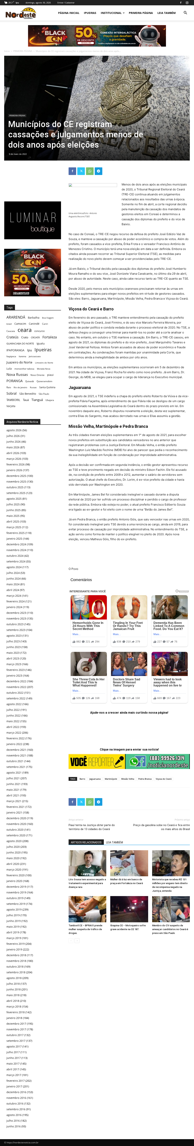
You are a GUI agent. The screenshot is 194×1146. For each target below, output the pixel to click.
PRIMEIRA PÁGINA (141, 13)
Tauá (26, 400)
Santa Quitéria (47, 387)
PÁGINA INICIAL (68, 13)
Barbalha (33, 317)
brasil (9, 324)
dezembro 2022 (16, 681)
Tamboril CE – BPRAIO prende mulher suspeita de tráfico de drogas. (85, 929)
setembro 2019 (15, 904)
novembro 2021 (16, 755)
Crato (24, 337)
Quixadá (29, 381)
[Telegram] (98, 171)
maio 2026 (13, 447)
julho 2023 (13, 641)
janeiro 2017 (14, 1086)
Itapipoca (11, 356)
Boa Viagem (48, 317)
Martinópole (111, 778)
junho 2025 (13, 510)
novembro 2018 (16, 961)
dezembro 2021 (16, 750)
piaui (50, 375)
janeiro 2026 (14, 470)
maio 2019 (13, 926)
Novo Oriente (38, 374)
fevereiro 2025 (15, 533)
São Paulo (44, 393)
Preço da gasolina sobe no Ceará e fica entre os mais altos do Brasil (161, 827)
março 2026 (13, 458)
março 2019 (13, 938)
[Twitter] (81, 171)
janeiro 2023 (14, 675)
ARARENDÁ (15, 317)
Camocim (20, 323)
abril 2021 (12, 795)
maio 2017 (13, 1063)
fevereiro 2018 (15, 1012)
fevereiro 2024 (15, 601)
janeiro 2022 (14, 744)
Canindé (34, 323)
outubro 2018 (14, 966)
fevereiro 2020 (15, 875)
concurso (39, 331)
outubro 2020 (14, 829)
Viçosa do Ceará (163, 778)
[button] (185, 13)
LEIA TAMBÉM (166, 13)
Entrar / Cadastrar (65, 2)
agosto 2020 (14, 841)
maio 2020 (13, 858)
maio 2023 (13, 653)
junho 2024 (13, 578)
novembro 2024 (16, 550)
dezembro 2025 (16, 476)
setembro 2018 (15, 972)
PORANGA (14, 381)
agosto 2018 (14, 978)
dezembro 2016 (16, 1092)
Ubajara (49, 400)
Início (7, 51)
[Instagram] (187, 2)
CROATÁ (35, 337)
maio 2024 (13, 584)
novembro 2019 (16, 892)
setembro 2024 (15, 561)
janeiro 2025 (14, 538)
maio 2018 (13, 995)
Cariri (45, 323)
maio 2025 (13, 516)
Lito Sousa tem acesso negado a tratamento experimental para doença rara (87, 883)
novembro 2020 (16, 824)
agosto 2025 (14, 498)
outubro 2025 (14, 487)
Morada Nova (43, 368)
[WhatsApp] (90, 171)
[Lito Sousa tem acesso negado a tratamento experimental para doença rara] (87, 863)
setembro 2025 (15, 493)
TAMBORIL (13, 400)
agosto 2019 (14, 909)
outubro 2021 (14, 761)
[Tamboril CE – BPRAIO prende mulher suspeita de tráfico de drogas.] (87, 909)
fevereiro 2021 (15, 807)
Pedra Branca (145, 778)
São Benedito (27, 393)
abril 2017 (12, 1069)
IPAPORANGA (15, 350)
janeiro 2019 (14, 949)
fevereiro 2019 (15, 944)
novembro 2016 (16, 1098)
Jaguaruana (95, 778)
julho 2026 (13, 436)
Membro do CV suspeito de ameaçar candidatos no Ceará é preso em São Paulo (170, 929)
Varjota (10, 406)
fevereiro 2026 (15, 464)
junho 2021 (13, 784)
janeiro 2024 (14, 607)
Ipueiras (43, 350)
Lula (9, 368)
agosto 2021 (14, 772)
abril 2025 (12, 521)
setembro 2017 (15, 1041)
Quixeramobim (44, 381)
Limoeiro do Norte (44, 362)
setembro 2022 (15, 698)
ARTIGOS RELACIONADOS (86, 842)
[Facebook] (181, 2)
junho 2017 (13, 1058)
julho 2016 (13, 1120)
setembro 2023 (15, 630)
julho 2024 (13, 573)
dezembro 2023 (16, 613)
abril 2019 (12, 932)
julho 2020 (13, 847)
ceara (25, 330)
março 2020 (13, 869)
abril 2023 (12, 658)
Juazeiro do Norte (19, 362)
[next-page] (77, 940)
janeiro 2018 (14, 1018)
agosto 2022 (14, 704)
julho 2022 (13, 710)
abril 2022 (12, 727)
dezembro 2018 (16, 955)
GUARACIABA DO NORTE (20, 343)
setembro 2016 (15, 1109)
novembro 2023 (16, 618)
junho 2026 (13, 441)
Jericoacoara (35, 356)
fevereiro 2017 (15, 1080)
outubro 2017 (14, 1035)
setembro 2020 (15, 835)
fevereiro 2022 (15, 738)
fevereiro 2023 (15, 670)
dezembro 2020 (16, 818)
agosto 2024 (14, 567)
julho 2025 (13, 504)
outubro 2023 (14, 624)
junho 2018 (13, 989)
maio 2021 (13, 789)
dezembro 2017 (16, 1023)
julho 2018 (13, 983)
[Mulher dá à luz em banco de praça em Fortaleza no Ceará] (129, 863)
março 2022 (13, 732)
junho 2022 (13, 715)
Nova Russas (17, 375)
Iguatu (41, 343)
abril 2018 (12, 1001)
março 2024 (13, 595)
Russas (33, 387)
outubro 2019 (14, 898)
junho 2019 (13, 921)
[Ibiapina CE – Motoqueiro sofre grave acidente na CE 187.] (129, 909)
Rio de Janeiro (20, 387)
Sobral (11, 393)
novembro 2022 (16, 687)
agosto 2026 (14, 430)
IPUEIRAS (90, 13)
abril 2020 (12, 864)
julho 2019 (13, 915)
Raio (8, 387)
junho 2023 (13, 647)
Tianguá (37, 400)
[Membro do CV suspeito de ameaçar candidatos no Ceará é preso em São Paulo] (171, 909)
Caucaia (10, 331)
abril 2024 (12, 590)
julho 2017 (13, 1052)
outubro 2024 (14, 555)
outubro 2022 (14, 692)
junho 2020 (13, 852)
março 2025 (13, 527)
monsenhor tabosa (24, 368)
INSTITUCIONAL (111, 13)
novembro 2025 (16, 481)
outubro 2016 (14, 1103)
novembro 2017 (16, 1029)
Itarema (22, 356)
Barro (82, 778)
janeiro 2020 (14, 881)
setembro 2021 (15, 767)
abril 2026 (12, 453)
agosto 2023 (14, 635)
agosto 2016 (14, 1115)
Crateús (12, 337)
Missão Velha (127, 778)
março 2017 (13, 1075)
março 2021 (13, 801)
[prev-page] (71, 940)
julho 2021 (13, 778)
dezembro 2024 (16, 544)
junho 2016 (13, 1126)
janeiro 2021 (14, 812)
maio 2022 (13, 721)
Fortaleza (49, 337)
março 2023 (13, 664)
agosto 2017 (14, 1046)
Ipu (29, 350)
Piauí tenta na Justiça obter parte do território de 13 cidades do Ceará (92, 827)
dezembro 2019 (16, 886)
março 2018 (13, 1006)
